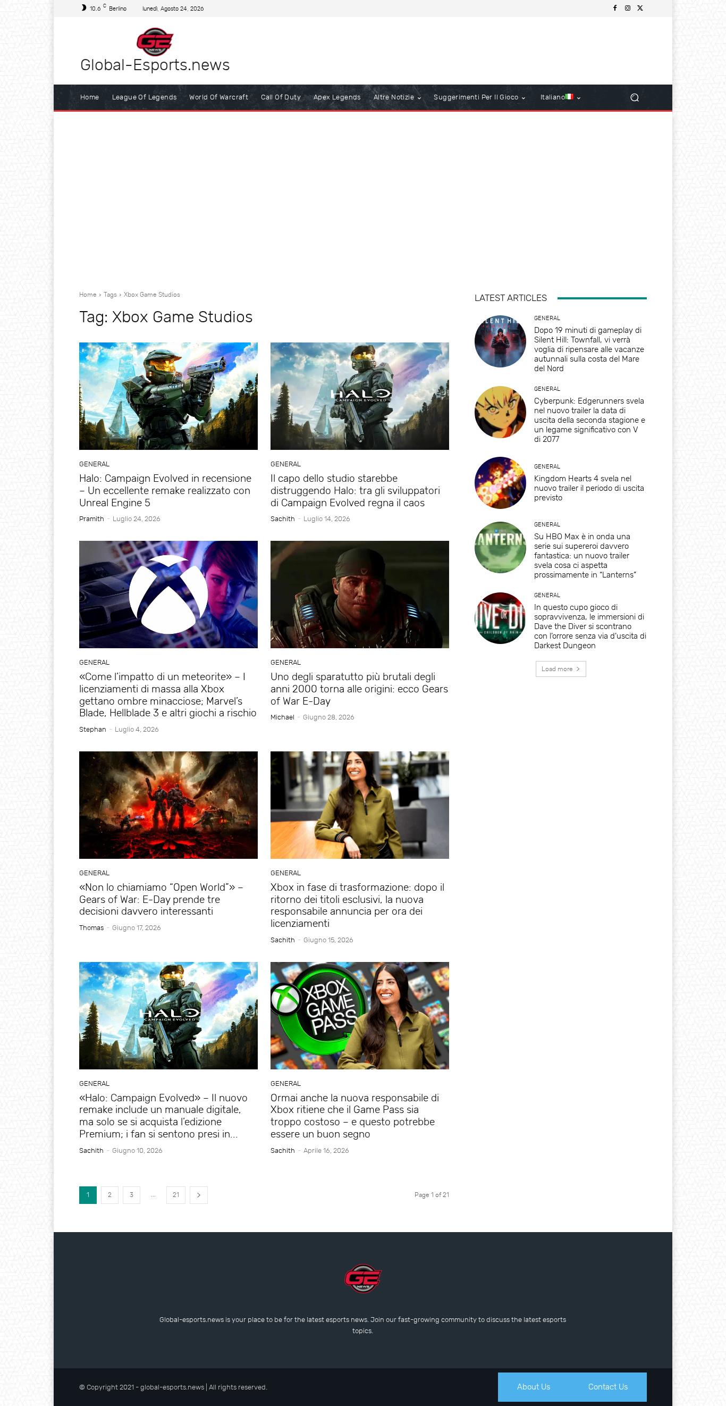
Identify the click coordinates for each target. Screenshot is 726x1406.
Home (88, 294)
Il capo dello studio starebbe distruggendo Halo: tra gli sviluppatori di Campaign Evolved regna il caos (355, 490)
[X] (640, 8)
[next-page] (199, 1195)
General (94, 464)
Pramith (91, 519)
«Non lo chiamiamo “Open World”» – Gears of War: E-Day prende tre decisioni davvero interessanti (161, 899)
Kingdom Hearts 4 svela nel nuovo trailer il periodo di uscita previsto (589, 488)
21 (176, 1195)
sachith (283, 519)
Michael (282, 717)
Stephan (92, 729)
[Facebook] (615, 8)
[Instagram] (627, 8)
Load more (557, 669)
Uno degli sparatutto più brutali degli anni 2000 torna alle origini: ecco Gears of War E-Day (359, 689)
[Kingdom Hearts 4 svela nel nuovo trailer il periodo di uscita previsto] (500, 482)
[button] (634, 97)
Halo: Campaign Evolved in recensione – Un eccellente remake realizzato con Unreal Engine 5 (165, 490)
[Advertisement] (363, 196)
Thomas (91, 928)
